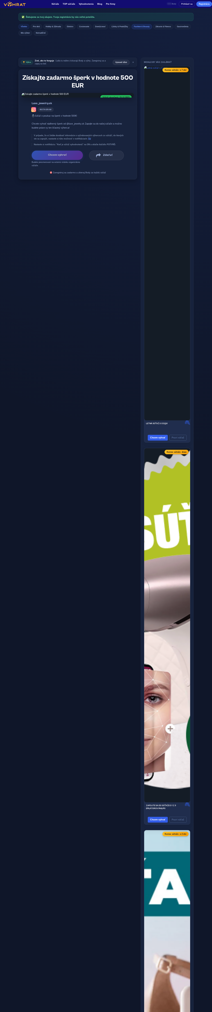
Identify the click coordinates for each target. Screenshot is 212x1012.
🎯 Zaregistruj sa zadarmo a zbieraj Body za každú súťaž (78, 172)
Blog (99, 4)
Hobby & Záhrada (53, 26)
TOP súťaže (69, 4)
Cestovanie (84, 26)
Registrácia (204, 4)
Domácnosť (100, 26)
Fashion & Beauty (142, 26)
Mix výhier (25, 33)
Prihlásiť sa (186, 4)
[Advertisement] (106, 47)
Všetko (24, 26)
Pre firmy (110, 4)
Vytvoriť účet (121, 62)
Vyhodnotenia (86, 4)
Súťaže (55, 4)
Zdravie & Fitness (163, 26)
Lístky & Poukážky (120, 26)
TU (89, 139)
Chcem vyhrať (157, 437)
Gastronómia (182, 26)
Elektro (70, 26)
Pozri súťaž (178, 437)
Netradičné (41, 33)
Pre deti (36, 26)
